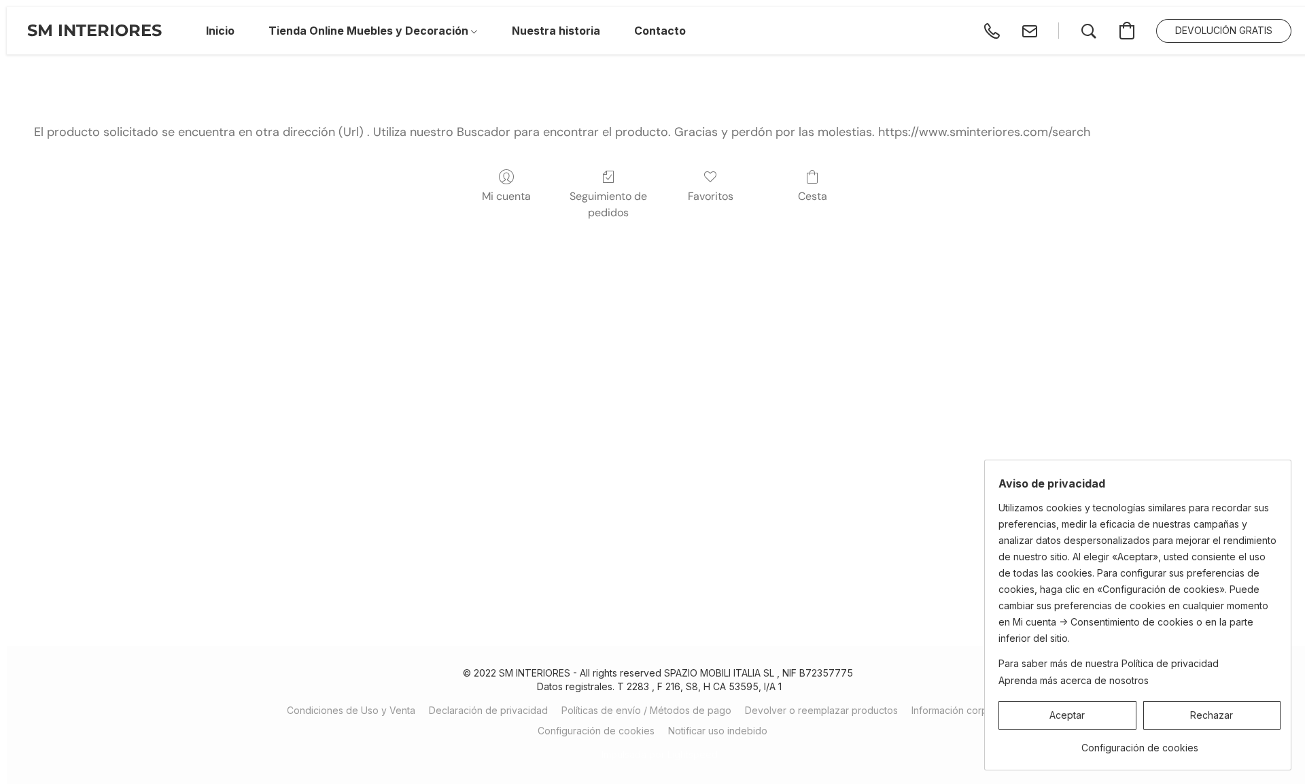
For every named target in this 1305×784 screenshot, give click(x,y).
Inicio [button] (220, 30)
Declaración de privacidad (488, 710)
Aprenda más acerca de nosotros (1073, 680)
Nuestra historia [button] (556, 30)
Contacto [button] (660, 30)
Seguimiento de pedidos (608, 204)
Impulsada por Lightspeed (660, 754)
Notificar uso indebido (717, 730)
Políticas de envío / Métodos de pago (646, 710)
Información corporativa (964, 710)
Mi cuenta (506, 196)
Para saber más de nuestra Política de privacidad (1108, 663)
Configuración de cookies (596, 730)
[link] (1139, 743)
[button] (94, 31)
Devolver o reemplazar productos (821, 710)
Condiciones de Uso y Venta (351, 710)
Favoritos (710, 196)
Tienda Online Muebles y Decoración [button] (369, 30)
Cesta (812, 196)
